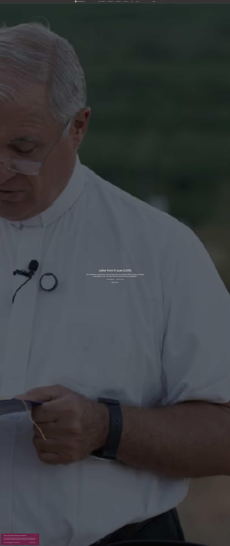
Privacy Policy (9, 542)
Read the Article (115, 282)
